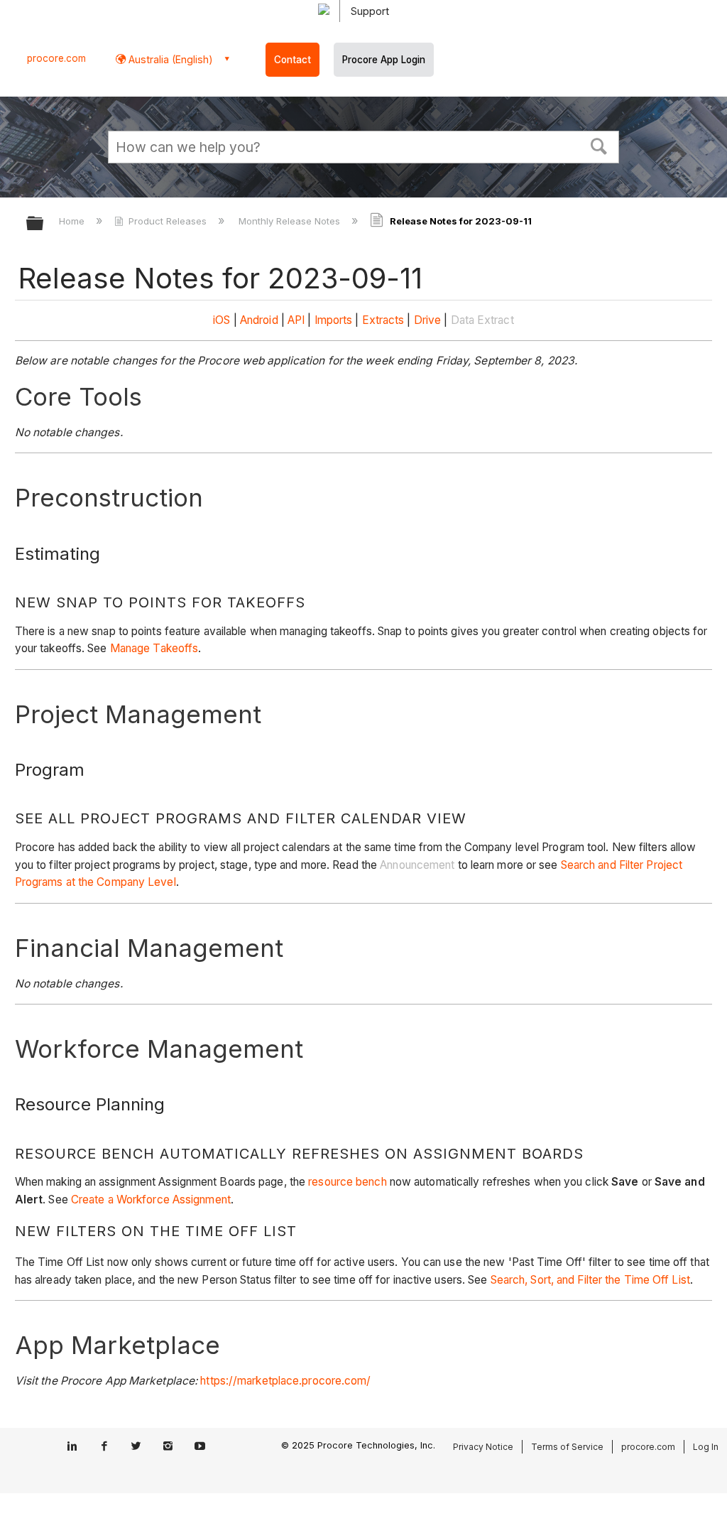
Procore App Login (383, 59)
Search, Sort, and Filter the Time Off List (590, 1280)
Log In (705, 1446)
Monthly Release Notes (291, 221)
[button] (599, 145)
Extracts (383, 320)
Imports (334, 320)
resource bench (347, 1182)
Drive (428, 320)
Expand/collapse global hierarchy (44, 224)
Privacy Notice (483, 1446)
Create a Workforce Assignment (151, 1199)
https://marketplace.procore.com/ (285, 1380)
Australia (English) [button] (169, 59)
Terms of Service (567, 1446)
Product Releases (167, 221)
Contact (292, 59)
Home (73, 221)
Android (259, 320)
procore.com (56, 58)
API (296, 320)
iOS (221, 320)
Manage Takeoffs (154, 648)
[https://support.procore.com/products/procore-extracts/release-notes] (412, 320)
